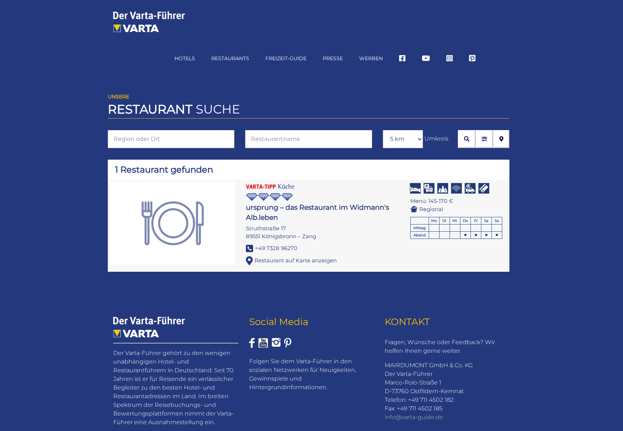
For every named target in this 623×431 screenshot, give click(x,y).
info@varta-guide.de (414, 417)
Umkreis (436, 138)
